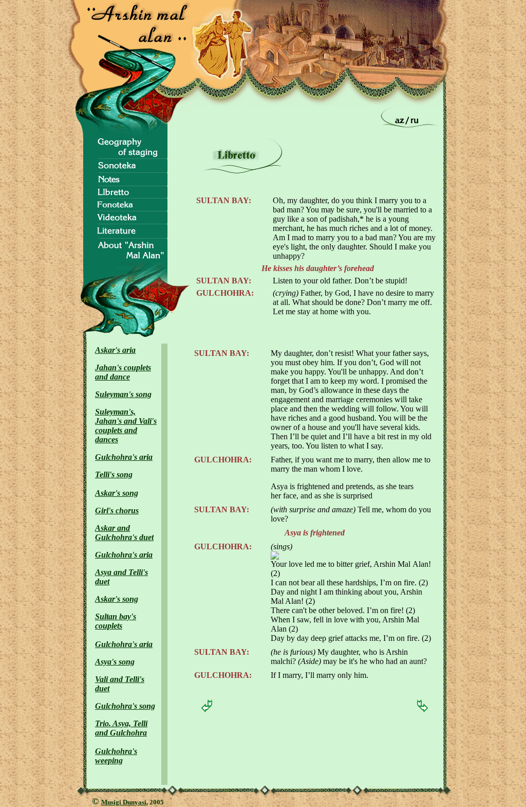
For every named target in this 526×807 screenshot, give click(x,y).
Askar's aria (115, 350)
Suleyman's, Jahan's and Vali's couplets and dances (126, 425)
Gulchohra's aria (124, 457)
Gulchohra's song (125, 706)
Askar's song (116, 493)
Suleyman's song (123, 394)
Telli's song (114, 474)
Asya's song (115, 661)
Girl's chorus (117, 510)
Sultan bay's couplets (115, 621)
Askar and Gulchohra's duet (124, 533)
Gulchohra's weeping (116, 756)
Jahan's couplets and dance (123, 372)
